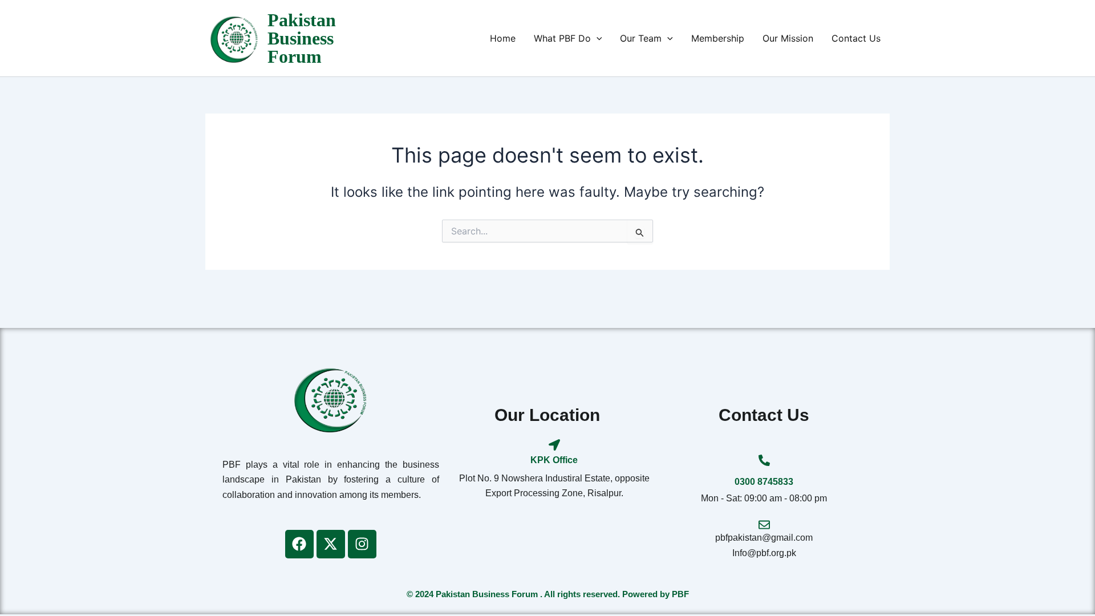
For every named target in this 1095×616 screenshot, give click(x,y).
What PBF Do (562, 38)
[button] (596, 38)
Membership (717, 38)
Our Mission (788, 38)
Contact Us (856, 38)
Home (503, 38)
